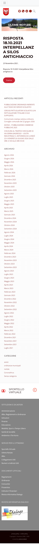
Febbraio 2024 (9, 253)
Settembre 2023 (10, 267)
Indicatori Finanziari (9, 491)
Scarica (9, 80)
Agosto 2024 (9, 232)
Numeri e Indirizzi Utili (10, 463)
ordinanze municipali (12, 365)
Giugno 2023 (9, 278)
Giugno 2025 (9, 201)
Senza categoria (10, 376)
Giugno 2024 (9, 239)
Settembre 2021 (10, 344)
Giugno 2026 (9, 158)
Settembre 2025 (10, 190)
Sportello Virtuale (8, 449)
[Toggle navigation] (4, 3)
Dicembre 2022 (10, 299)
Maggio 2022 (9, 323)
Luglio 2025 (8, 197)
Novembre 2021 (10, 341)
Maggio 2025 (9, 204)
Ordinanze (6, 480)
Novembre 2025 (10, 183)
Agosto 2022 (9, 313)
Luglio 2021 (8, 348)
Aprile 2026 (8, 165)
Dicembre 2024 (10, 218)
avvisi (6, 362)
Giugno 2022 (9, 320)
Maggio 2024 (9, 243)
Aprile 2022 (8, 327)
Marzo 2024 (8, 250)
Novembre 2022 (10, 302)
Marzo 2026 (8, 169)
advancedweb (23, 539)
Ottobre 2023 (9, 264)
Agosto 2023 (9, 271)
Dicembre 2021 (10, 337)
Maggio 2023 (9, 281)
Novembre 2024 (10, 222)
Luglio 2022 (8, 316)
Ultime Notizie (7, 453)
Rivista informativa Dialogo (12, 494)
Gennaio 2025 (9, 215)
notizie (6, 369)
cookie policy (24, 534)
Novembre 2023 (10, 260)
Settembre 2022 (10, 309)
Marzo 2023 (8, 288)
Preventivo (6, 487)
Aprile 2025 (8, 208)
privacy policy (15, 534)
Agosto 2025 (9, 193)
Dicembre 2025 (10, 179)
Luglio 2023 (8, 274)
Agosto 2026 (9, 155)
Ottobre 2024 (9, 225)
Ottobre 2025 (9, 186)
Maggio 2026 (9, 162)
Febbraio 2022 (9, 334)
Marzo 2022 (8, 330)
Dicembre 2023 (10, 257)
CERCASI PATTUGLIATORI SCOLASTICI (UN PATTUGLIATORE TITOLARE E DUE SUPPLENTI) (20, 113)
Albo (3, 456)
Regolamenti (6, 477)
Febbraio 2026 (9, 172)
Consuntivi (6, 484)
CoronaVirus (9, 372)
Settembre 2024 (10, 229)
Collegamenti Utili (8, 460)
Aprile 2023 (8, 285)
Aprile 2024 (8, 246)
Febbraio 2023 (9, 292)
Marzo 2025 (8, 211)
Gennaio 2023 (9, 295)
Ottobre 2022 (9, 306)
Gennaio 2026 (9, 176)
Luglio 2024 (8, 236)
